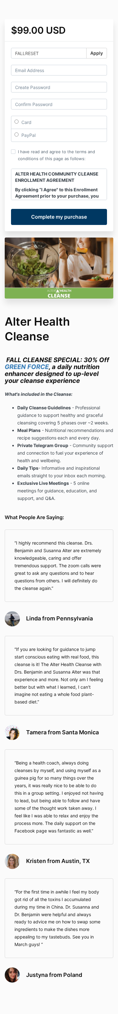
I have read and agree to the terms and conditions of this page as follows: (56, 155)
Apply (96, 53)
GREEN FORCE (27, 367)
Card (25, 122)
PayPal (28, 135)
